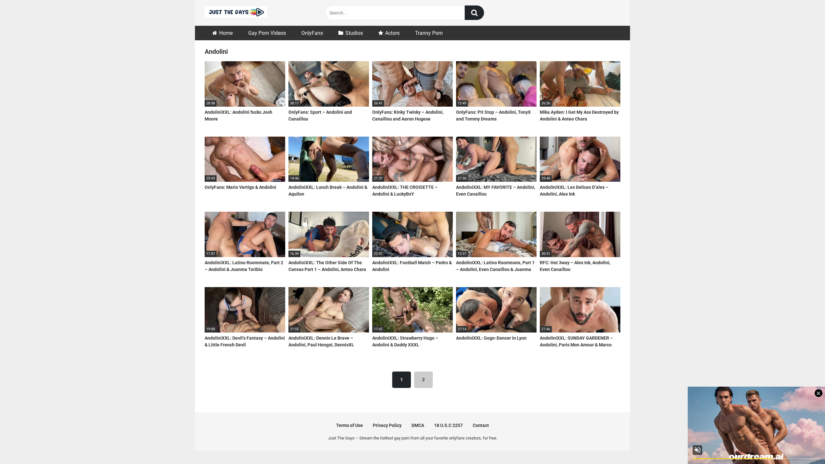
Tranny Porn (429, 33)
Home (226, 33)
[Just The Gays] (236, 13)
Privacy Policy (387, 425)
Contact (481, 425)
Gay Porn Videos (267, 33)
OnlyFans (312, 33)
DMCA (418, 425)
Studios (354, 33)
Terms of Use (349, 425)
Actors (392, 33)
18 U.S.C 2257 (448, 425)
